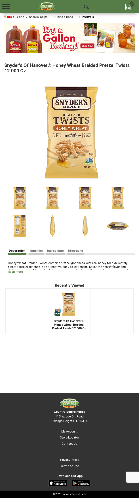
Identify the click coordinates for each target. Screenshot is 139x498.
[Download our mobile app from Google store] (81, 483)
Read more (15, 271)
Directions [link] (75, 250)
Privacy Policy (69, 460)
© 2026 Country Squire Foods (70, 494)
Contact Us (69, 443)
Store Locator (69, 437)
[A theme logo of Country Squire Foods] (47, 6)
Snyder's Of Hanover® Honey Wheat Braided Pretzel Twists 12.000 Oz (69, 324)
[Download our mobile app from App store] (57, 483)
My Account (69, 431)
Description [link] (17, 250)
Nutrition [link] (36, 250)
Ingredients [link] (55, 250)
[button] (69, 37)
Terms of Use (69, 466)
